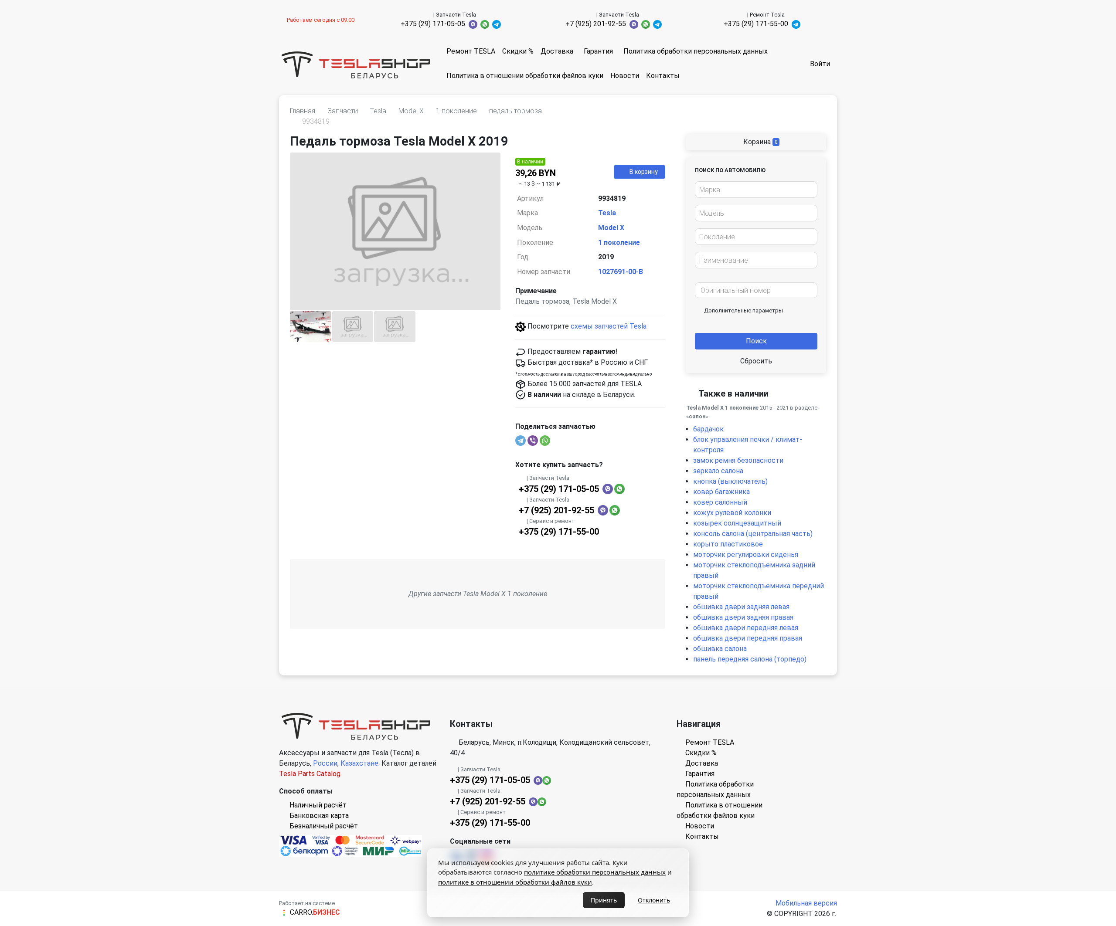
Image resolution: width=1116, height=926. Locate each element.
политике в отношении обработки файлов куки (515, 882)
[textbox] (754, 190)
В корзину (643, 171)
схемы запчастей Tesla (608, 326)
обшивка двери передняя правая (747, 638)
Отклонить (654, 900)
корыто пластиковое (728, 544)
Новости (624, 75)
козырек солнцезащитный (737, 523)
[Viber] (532, 440)
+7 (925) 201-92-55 (595, 24)
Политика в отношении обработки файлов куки (524, 75)
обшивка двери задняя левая (741, 607)
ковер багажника (721, 492)
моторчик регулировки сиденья (745, 554)
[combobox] (756, 189)
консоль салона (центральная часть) (753, 533)
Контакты (663, 75)
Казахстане (359, 763)
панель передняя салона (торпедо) (749, 659)
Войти (820, 64)
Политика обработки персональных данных (695, 51)
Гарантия (598, 51)
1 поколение (619, 242)
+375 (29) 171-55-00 (756, 24)
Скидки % (518, 51)
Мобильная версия (806, 903)
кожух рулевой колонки (732, 513)
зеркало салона (718, 471)
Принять (604, 900)
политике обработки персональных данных (595, 872)
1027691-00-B (620, 272)
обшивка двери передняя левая (745, 628)
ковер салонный (720, 502)
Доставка (557, 51)
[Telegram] (520, 440)
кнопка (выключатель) (730, 481)
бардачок (708, 429)
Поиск (756, 341)
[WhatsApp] (545, 440)
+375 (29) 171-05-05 (433, 24)
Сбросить (756, 361)
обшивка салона (720, 648)
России (325, 763)
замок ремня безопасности (738, 460)
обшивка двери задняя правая (743, 617)
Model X (611, 228)
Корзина (760, 142)
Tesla (607, 213)
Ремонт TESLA (470, 51)
